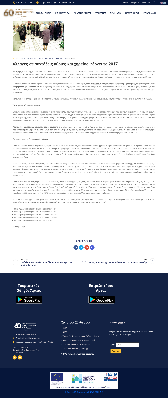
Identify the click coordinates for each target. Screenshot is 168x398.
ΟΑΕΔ (65, 332)
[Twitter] (81, 247)
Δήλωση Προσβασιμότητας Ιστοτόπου (78, 354)
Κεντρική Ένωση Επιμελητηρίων (76, 344)
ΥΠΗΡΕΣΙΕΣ (100, 13)
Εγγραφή (115, 351)
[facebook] (15, 357)
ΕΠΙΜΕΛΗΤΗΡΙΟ (43, 13)
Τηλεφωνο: (26, 334)
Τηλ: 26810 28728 (24, 2)
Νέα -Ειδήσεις (36, 58)
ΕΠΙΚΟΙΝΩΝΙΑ (149, 13)
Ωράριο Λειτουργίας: (34, 342)
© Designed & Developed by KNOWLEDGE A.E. (84, 392)
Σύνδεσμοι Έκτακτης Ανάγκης (75, 349)
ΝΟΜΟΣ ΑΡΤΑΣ (132, 13)
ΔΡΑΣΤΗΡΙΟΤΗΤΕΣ (82, 13)
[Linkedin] (92, 247)
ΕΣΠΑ (65, 328)
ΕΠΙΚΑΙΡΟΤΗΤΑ (62, 13)
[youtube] (20, 357)
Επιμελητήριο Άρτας (53, 58)
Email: (28, 338)
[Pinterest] (86, 247)
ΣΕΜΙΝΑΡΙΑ (115, 13)
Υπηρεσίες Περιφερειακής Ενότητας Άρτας (81, 336)
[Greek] (164, 3)
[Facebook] (75, 247)
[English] (161, 3)
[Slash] (84, 261)
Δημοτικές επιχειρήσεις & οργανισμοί (79, 340)
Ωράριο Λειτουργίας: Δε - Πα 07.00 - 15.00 (59, 2)
